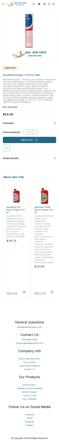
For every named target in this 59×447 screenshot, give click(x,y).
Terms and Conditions (29, 366)
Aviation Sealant (29, 392)
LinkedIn (29, 425)
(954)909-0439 (29, 339)
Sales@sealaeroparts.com (29, 327)
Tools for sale (29, 395)
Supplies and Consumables (29, 388)
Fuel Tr (25, 399)
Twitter (29, 418)
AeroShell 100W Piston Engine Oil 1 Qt (44, 209)
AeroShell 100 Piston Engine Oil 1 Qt (15, 209)
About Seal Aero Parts (29, 358)
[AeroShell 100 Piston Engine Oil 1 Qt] (16, 196)
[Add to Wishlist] (6, 148)
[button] (38, 4)
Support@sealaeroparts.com (29, 343)
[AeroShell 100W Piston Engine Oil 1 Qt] (44, 196)
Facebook (29, 414)
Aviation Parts (29, 385)
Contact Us (29, 369)
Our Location (29, 362)
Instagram (29, 421)
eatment (33, 399)
